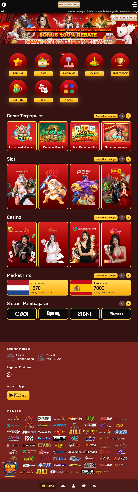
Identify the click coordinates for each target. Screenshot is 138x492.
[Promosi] (84, 485)
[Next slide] (128, 116)
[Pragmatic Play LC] (21, 244)
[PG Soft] (84, 186)
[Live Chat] (94, 485)
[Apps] (62, 485)
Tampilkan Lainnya (106, 116)
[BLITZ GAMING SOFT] (116, 186)
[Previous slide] (122, 116)
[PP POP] (53, 186)
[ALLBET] (53, 244)
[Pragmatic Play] (21, 186)
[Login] (73, 485)
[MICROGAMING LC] (84, 244)
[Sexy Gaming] (116, 244)
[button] (133, 29)
